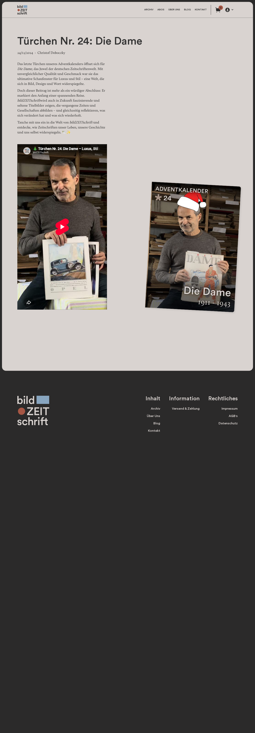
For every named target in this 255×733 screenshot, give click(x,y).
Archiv (148, 9)
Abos (160, 9)
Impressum (230, 408)
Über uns (174, 9)
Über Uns (153, 416)
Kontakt (201, 9)
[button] (229, 10)
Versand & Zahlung (186, 408)
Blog (187, 9)
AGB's (233, 416)
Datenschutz (228, 423)
